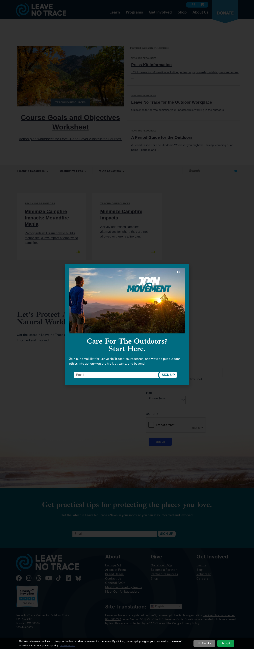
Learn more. (67, 645)
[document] (127, 324)
